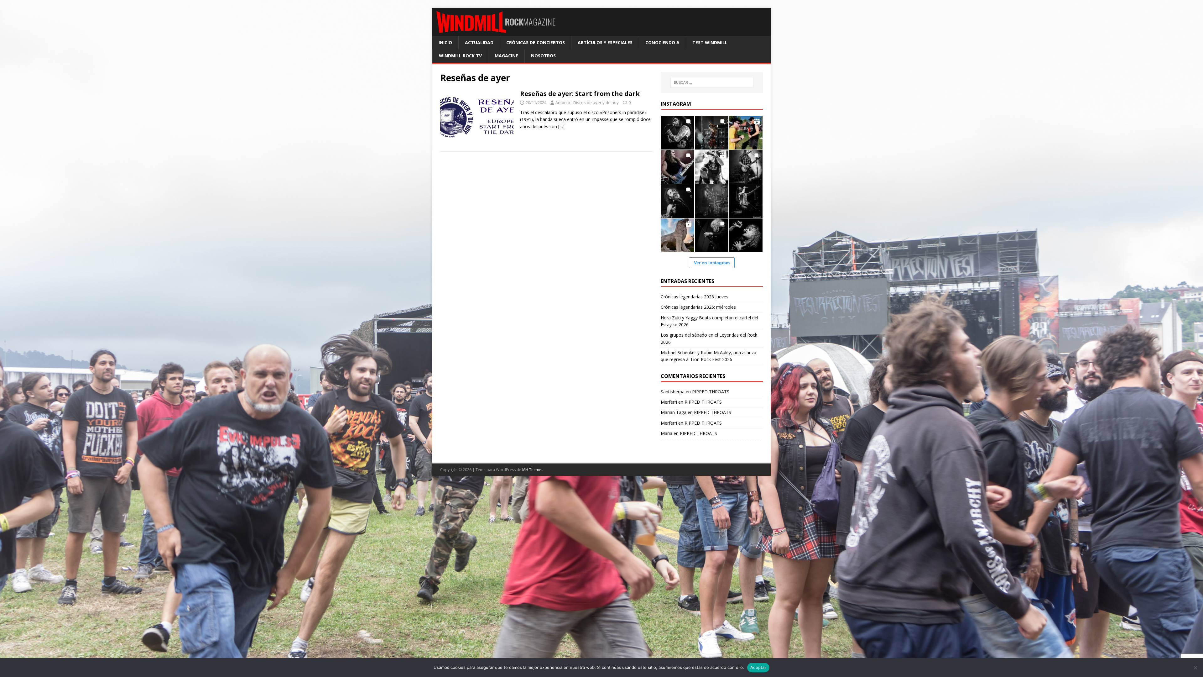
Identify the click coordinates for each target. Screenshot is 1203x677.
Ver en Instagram (712, 262)
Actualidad (479, 42)
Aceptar (758, 667)
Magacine (506, 56)
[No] (1195, 667)
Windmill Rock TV (460, 56)
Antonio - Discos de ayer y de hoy (587, 102)
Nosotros (543, 56)
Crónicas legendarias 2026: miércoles (698, 307)
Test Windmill (709, 42)
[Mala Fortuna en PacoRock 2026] (746, 167)
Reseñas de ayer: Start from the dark (580, 93)
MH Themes (532, 469)
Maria (666, 433)
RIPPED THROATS (710, 392)
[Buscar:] (712, 82)
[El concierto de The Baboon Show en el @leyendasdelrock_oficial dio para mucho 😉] (746, 133)
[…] (561, 126)
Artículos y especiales (605, 42)
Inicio (445, 42)
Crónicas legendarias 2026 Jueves (694, 297)
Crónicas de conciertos (535, 42)
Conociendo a (662, 42)
